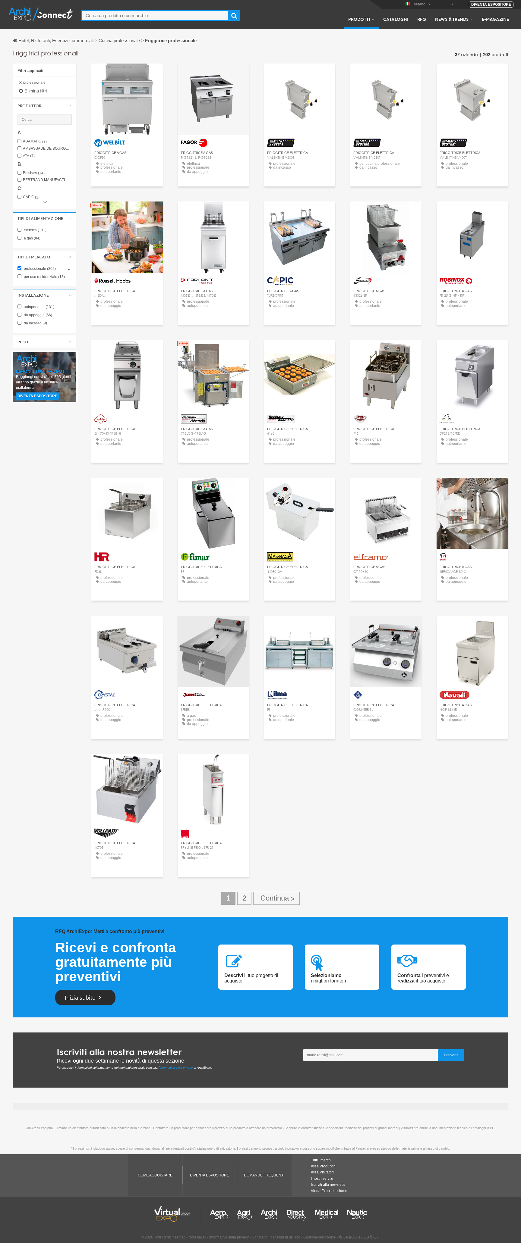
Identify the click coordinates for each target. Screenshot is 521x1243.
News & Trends (452, 19)
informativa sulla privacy (176, 1067)
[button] (44, 105)
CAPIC (31, 197)
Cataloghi (395, 19)
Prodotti (359, 19)
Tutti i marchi (321, 1160)
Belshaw (34, 173)
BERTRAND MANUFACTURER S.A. (47, 180)
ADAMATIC (35, 141)
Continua (276, 898)
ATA (29, 156)
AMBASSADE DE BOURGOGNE (47, 148)
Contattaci (127, 73)
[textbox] (154, 15)
